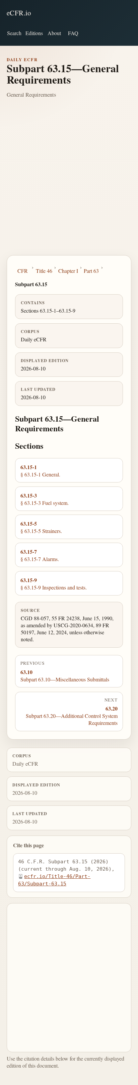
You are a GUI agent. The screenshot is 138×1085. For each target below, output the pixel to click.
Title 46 (44, 270)
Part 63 (91, 270)
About (54, 32)
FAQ (73, 32)
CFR (22, 270)
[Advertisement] (69, 183)
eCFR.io (19, 12)
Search (14, 32)
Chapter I (68, 270)
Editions (34, 32)
